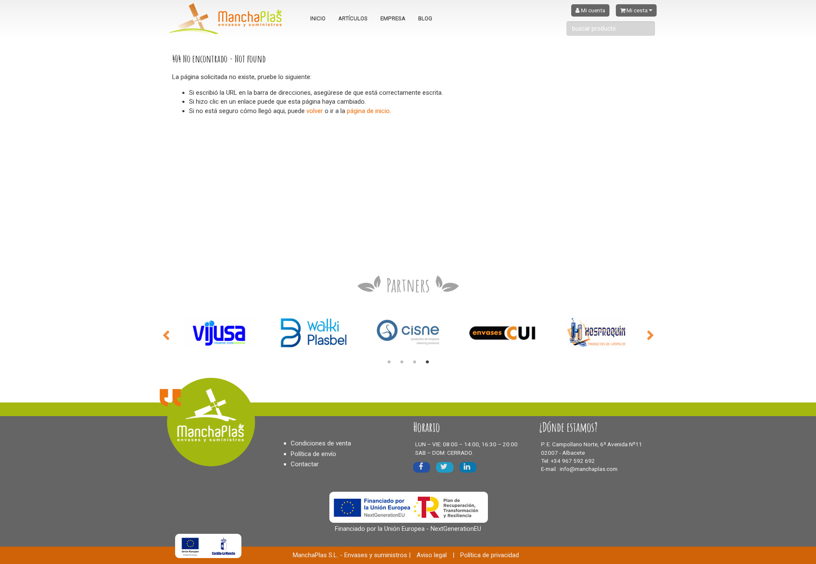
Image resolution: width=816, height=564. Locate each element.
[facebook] (421, 467)
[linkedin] (467, 467)
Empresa (392, 18)
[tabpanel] (219, 332)
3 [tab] (414, 362)
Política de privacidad (489, 555)
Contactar (305, 464)
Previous (166, 334)
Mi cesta (637, 10)
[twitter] (444, 467)
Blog (425, 18)
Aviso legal (431, 555)
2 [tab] (401, 362)
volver (314, 111)
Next (650, 334)
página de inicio (368, 111)
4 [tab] (427, 362)
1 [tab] (389, 362)
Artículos (353, 18)
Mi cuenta (592, 10)
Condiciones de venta (321, 443)
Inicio (318, 18)
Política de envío (313, 454)
